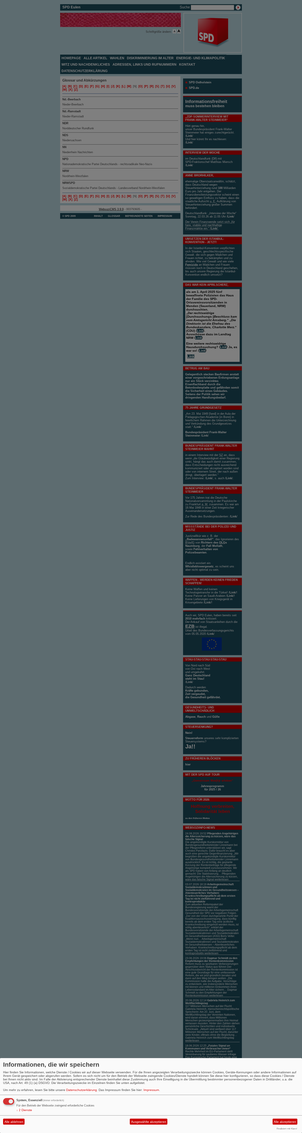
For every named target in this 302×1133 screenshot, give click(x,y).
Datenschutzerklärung (81, 1090)
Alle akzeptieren (285, 1121)
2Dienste (24, 1110)
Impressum (151, 1090)
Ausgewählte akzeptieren (148, 1121)
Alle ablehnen (13, 1121)
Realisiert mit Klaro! (287, 1128)
